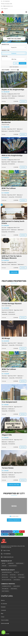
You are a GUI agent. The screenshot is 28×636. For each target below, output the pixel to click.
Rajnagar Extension (6, 572)
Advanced (22, 63)
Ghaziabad (10, 563)
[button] (14, 47)
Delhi (3, 563)
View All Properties (14, 520)
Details (23, 101)
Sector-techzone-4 (6, 579)
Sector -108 (13, 577)
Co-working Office (6, 586)
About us (3, 600)
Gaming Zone (16, 586)
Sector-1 (16, 572)
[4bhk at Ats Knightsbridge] (14, 145)
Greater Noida (19, 563)
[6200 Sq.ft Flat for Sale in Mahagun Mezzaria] (14, 246)
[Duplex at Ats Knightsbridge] (14, 79)
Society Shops (5, 591)
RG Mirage (6, 338)
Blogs (2, 613)
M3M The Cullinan (9, 369)
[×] (3, 632)
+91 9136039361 (6, 1)
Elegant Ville (7, 435)
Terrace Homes (8, 468)
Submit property (4, 623)
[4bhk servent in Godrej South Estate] (14, 211)
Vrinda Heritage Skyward (11, 303)
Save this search (14, 66)
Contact (2, 616)
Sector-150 (21, 577)
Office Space (5, 588)
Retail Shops (14, 588)
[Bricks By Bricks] (2, 12)
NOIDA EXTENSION (12, 565)
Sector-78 (12, 574)
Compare (15, 101)
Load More (14, 272)
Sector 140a (17, 579)
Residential (3, 606)
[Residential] (14, 112)
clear (16, 63)
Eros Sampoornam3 (9, 402)
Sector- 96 (21, 574)
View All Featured (14, 484)
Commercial (3, 610)
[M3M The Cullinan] (14, 178)
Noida (4, 565)
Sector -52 (4, 574)
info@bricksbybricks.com (7, 6)
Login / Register (4, 8)
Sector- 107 (5, 577)
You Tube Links (4, 603)
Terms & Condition (4, 620)
